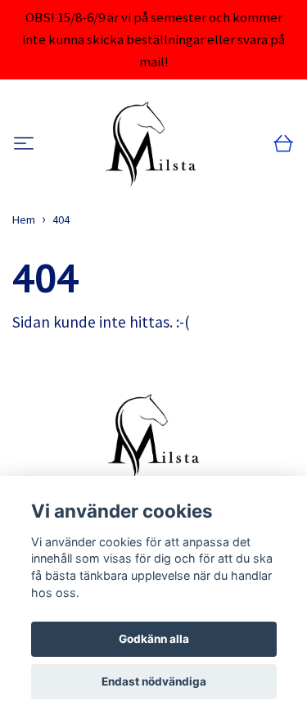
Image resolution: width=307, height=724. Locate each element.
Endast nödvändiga (154, 681)
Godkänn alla (154, 638)
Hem (23, 219)
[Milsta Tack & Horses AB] (151, 144)
